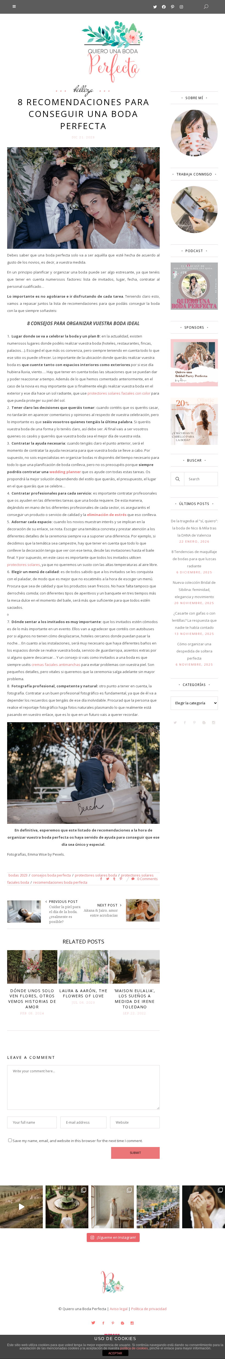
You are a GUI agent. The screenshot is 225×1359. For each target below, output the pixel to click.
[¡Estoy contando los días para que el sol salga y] (158, 1206)
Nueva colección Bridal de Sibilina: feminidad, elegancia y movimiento (194, 589)
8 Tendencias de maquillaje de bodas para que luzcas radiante (194, 558)
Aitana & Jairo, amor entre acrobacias (101, 913)
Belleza (83, 89)
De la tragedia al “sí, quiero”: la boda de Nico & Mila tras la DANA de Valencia (194, 528)
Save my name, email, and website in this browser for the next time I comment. (78, 1140)
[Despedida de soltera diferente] (194, 385)
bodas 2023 (18, 875)
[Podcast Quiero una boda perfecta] (194, 308)
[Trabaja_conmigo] (194, 231)
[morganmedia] (112, 1294)
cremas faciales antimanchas (56, 664)
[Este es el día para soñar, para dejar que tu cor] (67, 1206)
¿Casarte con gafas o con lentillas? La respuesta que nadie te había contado (194, 620)
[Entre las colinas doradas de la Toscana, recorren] (21, 1206)
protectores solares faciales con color (119, 393)
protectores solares (23, 564)
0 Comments (147, 878)
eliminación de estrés (106, 514)
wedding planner (65, 471)
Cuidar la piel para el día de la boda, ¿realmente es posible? (64, 914)
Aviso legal (119, 1308)
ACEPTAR (115, 1353)
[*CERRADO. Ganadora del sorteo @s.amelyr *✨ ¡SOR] (203, 1206)
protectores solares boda (96, 875)
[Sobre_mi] (194, 155)
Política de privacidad (149, 1308)
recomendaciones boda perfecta (60, 882)
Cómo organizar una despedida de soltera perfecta (194, 651)
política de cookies (134, 1348)
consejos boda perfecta (51, 875)
